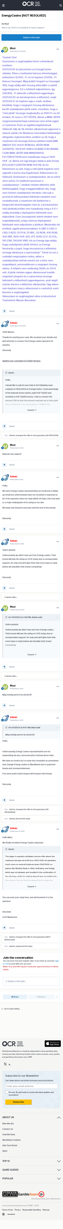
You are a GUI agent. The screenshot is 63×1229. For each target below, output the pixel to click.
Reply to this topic (31, 37)
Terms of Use (7, 1210)
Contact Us (7, 1129)
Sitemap (45, 1210)
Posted (18, 51)
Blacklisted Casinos (11, 1140)
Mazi (7, 24)
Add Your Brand (9, 1145)
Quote (12, 311)
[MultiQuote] (4, 311)
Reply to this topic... (17, 981)
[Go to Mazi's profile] (5, 49)
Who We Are (8, 1123)
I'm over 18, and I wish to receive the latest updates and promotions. (31, 1093)
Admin (12, 435)
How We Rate (8, 1134)
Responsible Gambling (31, 1210)
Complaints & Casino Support (31, 27)
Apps (4, 1151)
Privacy (18, 1210)
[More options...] (58, 49)
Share (16, 997)
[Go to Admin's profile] (5, 324)
